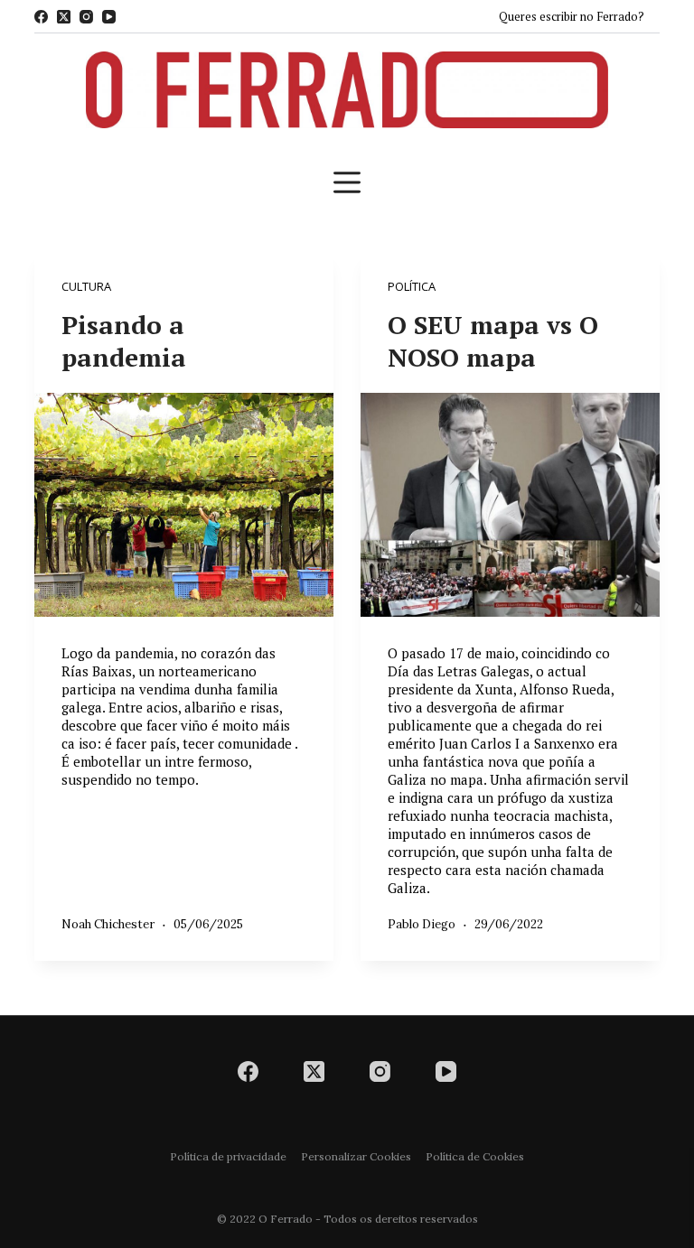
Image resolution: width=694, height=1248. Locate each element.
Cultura (86, 286)
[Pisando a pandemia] (183, 505)
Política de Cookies (475, 1156)
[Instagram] (86, 16)
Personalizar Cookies (356, 1156)
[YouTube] (109, 16)
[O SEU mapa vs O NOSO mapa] (510, 505)
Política (412, 286)
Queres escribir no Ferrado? (571, 16)
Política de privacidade (228, 1156)
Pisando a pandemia (123, 341)
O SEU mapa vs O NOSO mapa (493, 341)
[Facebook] (41, 16)
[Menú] (347, 182)
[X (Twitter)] (63, 16)
